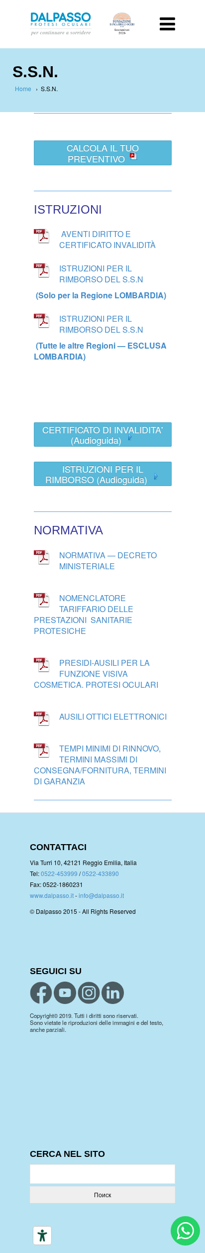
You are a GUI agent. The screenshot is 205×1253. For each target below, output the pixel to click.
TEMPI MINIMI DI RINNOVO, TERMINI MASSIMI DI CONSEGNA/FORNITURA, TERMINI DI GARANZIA (100, 765)
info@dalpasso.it (101, 895)
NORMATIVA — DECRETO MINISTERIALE (108, 560)
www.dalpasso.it (52, 895)
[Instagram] (89, 993)
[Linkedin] (113, 993)
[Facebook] (41, 993)
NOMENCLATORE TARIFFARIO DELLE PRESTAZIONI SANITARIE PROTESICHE (83, 614)
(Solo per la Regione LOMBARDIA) (101, 295)
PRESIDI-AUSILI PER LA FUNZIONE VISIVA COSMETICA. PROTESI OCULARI (96, 673)
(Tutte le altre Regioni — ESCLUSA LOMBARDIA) (100, 351)
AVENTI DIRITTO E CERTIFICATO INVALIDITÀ (107, 239)
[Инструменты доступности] (42, 1235)
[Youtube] (65, 993)
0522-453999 (59, 873)
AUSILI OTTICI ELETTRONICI (113, 716)
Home (23, 88)
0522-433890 (100, 873)
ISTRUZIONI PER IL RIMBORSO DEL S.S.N (101, 273)
